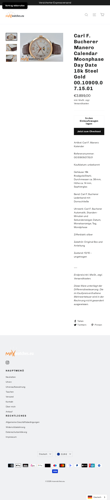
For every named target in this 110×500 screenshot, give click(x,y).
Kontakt (9, 401)
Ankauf (9, 411)
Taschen (10, 392)
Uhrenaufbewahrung (15, 387)
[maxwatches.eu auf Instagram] (7, 362)
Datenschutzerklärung (16, 432)
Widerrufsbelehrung (15, 427)
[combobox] (96, 497)
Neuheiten (11, 377)
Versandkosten (81, 103)
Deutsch (43, 454)
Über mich (11, 406)
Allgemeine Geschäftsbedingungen (22, 422)
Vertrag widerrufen (15, 5)
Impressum (11, 437)
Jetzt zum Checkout (89, 131)
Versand (10, 396)
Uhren (9, 382)
